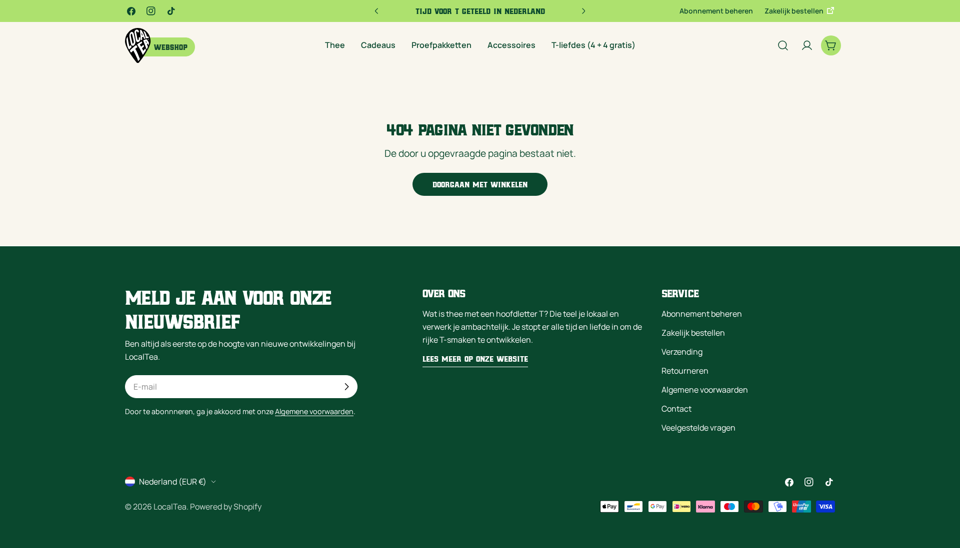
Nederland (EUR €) (172, 481)
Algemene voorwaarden (314, 411)
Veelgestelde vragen (699, 427)
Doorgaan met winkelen (480, 184)
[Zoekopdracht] (783, 45)
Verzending (682, 351)
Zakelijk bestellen (794, 10)
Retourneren (685, 370)
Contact (677, 408)
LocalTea (170, 506)
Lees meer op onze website (475, 359)
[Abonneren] (346, 387)
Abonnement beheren (716, 10)
